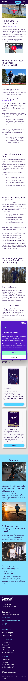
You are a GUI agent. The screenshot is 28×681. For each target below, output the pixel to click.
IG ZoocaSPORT (8, 667)
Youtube (5, 669)
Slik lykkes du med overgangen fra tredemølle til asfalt (13, 528)
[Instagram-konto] (6, 624)
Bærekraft (5, 645)
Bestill (18, 2)
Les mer (14, 404)
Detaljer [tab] (14, 327)
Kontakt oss (6, 659)
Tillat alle (14, 352)
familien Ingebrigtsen (15, 208)
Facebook (5, 662)
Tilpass (13, 357)
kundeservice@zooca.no (11, 621)
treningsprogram (7, 100)
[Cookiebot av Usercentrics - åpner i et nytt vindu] (20, 323)
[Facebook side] (3, 624)
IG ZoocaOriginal (8, 664)
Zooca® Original (7, 633)
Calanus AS (6, 612)
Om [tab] (23, 327)
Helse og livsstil (11, 26)
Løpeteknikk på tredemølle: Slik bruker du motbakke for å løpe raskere (14, 488)
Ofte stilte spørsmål (9, 672)
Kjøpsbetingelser (8, 652)
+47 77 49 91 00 (7, 617)
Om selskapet (7, 642)
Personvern (6, 647)
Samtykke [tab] (5, 327)
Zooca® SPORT (7, 635)
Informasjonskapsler (9, 650)
